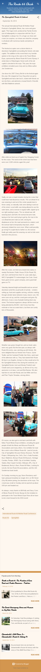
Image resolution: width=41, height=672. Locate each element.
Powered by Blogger (22, 664)
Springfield (15, 518)
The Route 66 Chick (20, 4)
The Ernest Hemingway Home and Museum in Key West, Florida (17, 608)
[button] (38, 17)
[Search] (38, 4)
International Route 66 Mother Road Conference (19, 514)
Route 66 (6, 518)
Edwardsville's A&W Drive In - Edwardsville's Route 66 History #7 (15, 635)
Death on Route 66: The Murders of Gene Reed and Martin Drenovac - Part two (17, 581)
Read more (35, 601)
